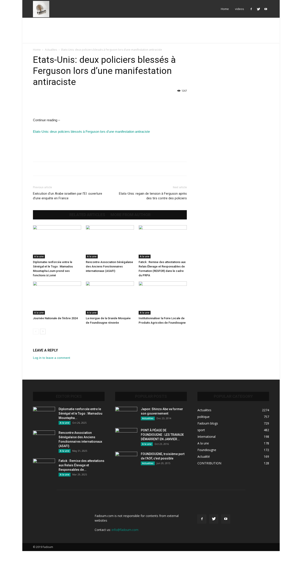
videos (239, 9)
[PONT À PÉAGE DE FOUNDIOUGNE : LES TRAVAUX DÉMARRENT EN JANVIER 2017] (126, 436)
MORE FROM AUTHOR (131, 215)
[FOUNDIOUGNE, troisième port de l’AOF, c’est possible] (126, 459)
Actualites (51, 50)
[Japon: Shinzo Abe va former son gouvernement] (126, 414)
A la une (39, 256)
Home (225, 9)
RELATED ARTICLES (87, 215)
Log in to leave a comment (51, 357)
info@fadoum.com (125, 530)
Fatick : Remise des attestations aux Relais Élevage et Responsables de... (81, 465)
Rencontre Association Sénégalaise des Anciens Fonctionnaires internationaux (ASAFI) (109, 266)
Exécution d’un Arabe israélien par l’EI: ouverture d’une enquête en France (67, 196)
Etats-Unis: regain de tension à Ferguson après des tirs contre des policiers (153, 196)
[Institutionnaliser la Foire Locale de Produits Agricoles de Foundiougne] (163, 298)
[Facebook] (251, 9)
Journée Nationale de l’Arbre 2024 (55, 318)
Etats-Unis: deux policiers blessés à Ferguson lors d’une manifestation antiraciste (91, 131)
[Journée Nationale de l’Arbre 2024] (57, 298)
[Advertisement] (151, 33)
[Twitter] (258, 9)
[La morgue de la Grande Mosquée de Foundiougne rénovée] (110, 298)
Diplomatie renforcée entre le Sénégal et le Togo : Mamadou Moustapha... (80, 413)
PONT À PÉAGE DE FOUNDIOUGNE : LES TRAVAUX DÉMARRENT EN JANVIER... (162, 434)
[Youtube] (265, 9)
